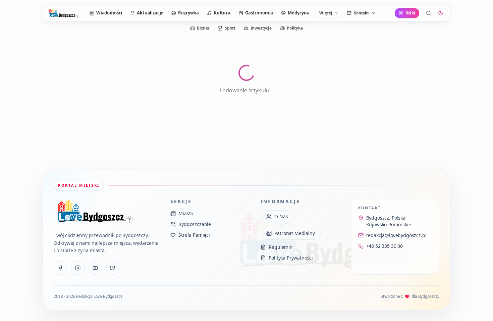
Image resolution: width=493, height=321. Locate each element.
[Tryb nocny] (440, 13)
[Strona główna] (63, 13)
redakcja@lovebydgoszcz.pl (396, 235)
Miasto (185, 213)
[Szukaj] (428, 13)
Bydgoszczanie (194, 224)
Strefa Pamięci (194, 235)
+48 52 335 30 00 (384, 246)
